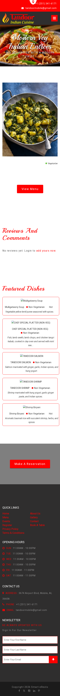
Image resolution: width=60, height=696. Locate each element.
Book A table (37, 525)
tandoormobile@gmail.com (41, 8)
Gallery (34, 517)
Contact (34, 521)
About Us (35, 513)
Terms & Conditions (13, 532)
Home (5, 513)
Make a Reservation (30, 464)
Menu (5, 517)
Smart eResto (39, 687)
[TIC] (18, 18)
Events (6, 521)
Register (7, 525)
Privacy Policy (10, 529)
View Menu (30, 189)
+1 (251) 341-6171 (46, 3)
